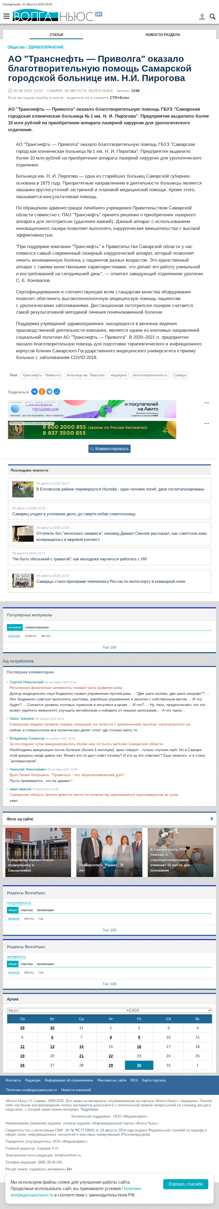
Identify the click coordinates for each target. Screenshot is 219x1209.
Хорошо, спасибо (186, 1184)
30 (52, 1028)
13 (52, 1046)
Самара (180, 375)
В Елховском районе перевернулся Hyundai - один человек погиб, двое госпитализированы (120, 489)
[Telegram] (49, 391)
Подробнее (89, 1109)
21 (81, 1056)
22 (111, 1056)
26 (22, 1065)
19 (22, 1056)
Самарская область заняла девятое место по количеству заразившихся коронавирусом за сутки (94, 794)
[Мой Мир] (57, 391)
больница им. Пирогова (85, 375)
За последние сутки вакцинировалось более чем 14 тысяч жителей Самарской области (86, 744)
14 (81, 1046)
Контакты (13, 1080)
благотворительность (150, 375)
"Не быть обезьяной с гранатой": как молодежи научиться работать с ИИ (79, 559)
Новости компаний (76, 1090)
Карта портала (154, 1080)
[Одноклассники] (42, 391)
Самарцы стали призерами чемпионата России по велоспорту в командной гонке (110, 581)
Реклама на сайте (111, 1080)
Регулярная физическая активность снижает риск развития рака (66, 687)
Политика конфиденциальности (31, 1090)
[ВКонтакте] (34, 391)
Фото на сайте (20, 819)
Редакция (32, 1080)
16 (139, 1046)
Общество (16, 47)
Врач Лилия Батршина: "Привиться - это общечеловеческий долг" (67, 775)
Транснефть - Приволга (41, 375)
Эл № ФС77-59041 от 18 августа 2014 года (99, 1130)
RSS (134, 1080)
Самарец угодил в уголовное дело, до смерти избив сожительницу (74, 514)
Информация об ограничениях (69, 1080)
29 (22, 1028)
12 (22, 1046)
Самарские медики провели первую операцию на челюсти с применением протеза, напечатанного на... (101, 724)
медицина (119, 375)
